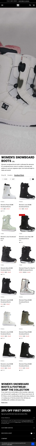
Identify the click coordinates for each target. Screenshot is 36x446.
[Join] (32, 417)
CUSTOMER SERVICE (7, 428)
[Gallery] (9, 191)
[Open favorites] (31, 433)
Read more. (4, 402)
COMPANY (4, 438)
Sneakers (10, 175)
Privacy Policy (18, 422)
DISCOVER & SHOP (6, 433)
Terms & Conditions (26, 420)
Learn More (9, 444)
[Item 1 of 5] (9, 191)
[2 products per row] (33, 179)
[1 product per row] (30, 179)
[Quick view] (15, 198)
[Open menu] (2, 5)
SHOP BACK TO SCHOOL (24, 1)
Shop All (3, 175)
